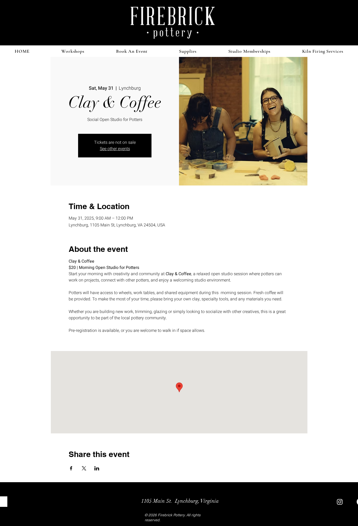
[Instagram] (340, 502)
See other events (115, 149)
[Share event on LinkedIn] (96, 468)
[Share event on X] (84, 468)
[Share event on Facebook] (71, 468)
